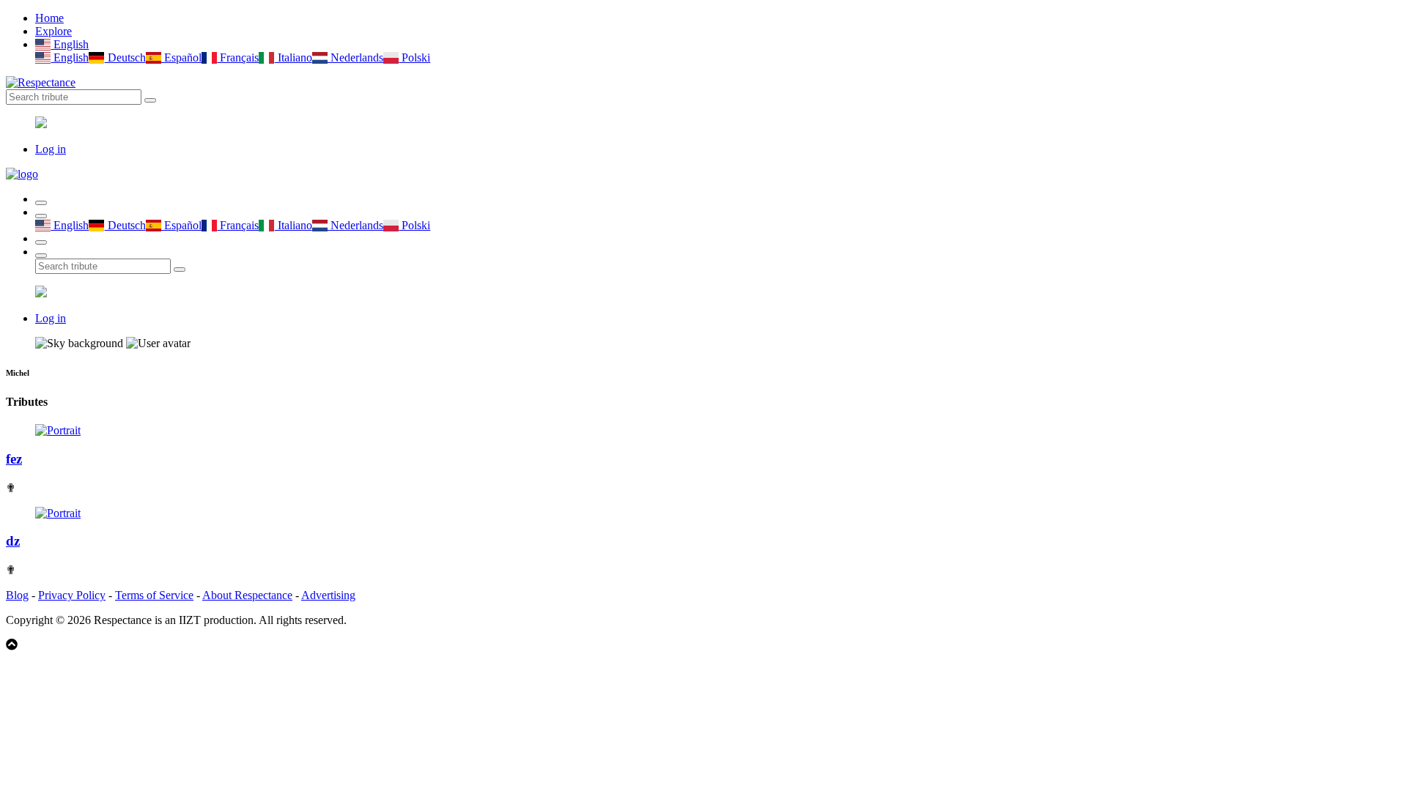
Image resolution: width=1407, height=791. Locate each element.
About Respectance (247, 595)
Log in (50, 149)
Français (238, 57)
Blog (17, 595)
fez (14, 459)
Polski (414, 57)
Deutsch (125, 57)
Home (49, 18)
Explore (53, 31)
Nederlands (355, 57)
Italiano (293, 57)
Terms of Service (154, 595)
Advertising (328, 595)
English (70, 44)
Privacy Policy (72, 595)
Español (181, 57)
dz (13, 541)
